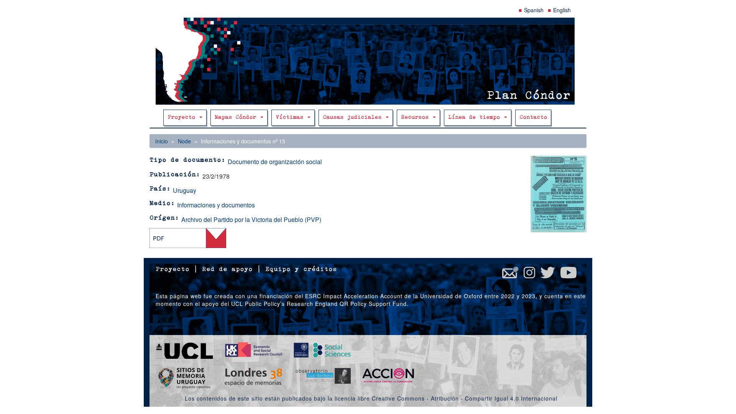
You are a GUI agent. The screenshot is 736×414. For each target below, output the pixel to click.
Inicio (161, 141)
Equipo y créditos (301, 269)
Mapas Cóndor (237, 117)
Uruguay (184, 190)
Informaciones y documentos (216, 204)
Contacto (533, 117)
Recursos (416, 117)
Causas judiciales (354, 117)
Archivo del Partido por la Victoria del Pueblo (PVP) (251, 219)
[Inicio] (368, 61)
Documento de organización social (275, 161)
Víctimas (291, 117)
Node (184, 141)
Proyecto (183, 117)
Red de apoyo (227, 269)
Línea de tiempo (475, 117)
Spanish (534, 10)
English (562, 10)
